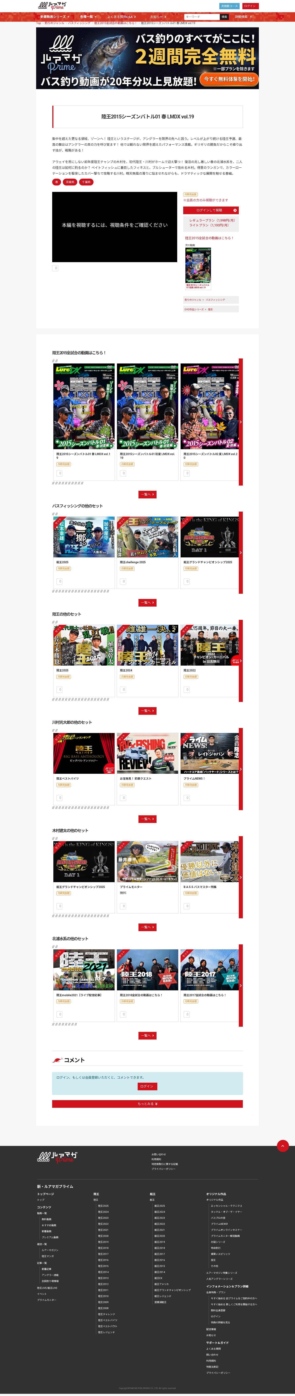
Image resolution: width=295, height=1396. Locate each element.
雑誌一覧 (42, 1244)
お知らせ (156, 17)
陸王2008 (103, 1308)
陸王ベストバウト (107, 1326)
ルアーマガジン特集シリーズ (221, 1273)
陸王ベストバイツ (67, 778)
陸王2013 (103, 1278)
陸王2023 (103, 1218)
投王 (213, 1260)
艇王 (152, 1199)
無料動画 (46, 1219)
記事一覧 (42, 1263)
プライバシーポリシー (164, 1169)
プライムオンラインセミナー (226, 1230)
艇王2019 (160, 1242)
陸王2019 (103, 1242)
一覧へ (146, 494)
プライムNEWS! (219, 1224)
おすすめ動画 (49, 1225)
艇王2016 (160, 1260)
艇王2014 (160, 1272)
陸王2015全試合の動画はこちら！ (115, 23)
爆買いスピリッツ (220, 1254)
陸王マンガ (48, 1256)
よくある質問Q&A (120, 17)
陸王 (210, 309)
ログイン (249, 6)
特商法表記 (212, 1366)
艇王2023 (160, 1218)
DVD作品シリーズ (194, 309)
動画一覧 (42, 1213)
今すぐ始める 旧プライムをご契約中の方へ (234, 1298)
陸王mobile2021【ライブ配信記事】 (79, 995)
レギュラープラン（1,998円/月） (213, 220)
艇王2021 (160, 1230)
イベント (42, 1294)
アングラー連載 (50, 1275)
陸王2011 (103, 1290)
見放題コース (229, 6)
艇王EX (158, 1278)
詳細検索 (241, 17)
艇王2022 (160, 1224)
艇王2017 (160, 1254)
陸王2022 (190, 670)
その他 (214, 1266)
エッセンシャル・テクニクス (226, 1206)
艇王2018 (160, 1248)
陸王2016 (103, 1260)
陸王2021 (103, 1230)
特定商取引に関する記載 (165, 1164)
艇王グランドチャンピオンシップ (173, 1290)
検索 (224, 16)
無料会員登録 (218, 1310)
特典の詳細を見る (220, 1322)
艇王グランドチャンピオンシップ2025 (208, 562)
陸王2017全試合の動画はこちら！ (205, 995)
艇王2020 (160, 1236)
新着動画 (46, 1231)
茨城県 (70, 182)
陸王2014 (103, 1272)
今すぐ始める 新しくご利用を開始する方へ (234, 1304)
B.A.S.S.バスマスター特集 (200, 887)
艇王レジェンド (163, 1296)
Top (38, 23)
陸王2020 (103, 1236)
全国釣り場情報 (50, 1281)
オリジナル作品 (214, 1199)
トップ (40, 1199)
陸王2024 (126, 670)
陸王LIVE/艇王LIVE (47, 1288)
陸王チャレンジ (106, 1314)
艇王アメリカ (162, 1284)
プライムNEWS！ (194, 778)
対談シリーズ (218, 1242)
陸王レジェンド (106, 1332)
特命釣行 (216, 1248)
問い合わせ (212, 1354)
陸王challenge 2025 (133, 562)
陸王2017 (103, 1254)
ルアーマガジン (50, 1250)
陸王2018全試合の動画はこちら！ (141, 995)
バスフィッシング (79, 23)
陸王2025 (62, 670)
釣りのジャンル (54, 23)
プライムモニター (131, 887)
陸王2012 (103, 1284)
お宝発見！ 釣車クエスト (136, 778)
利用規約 (156, 1159)
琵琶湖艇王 (161, 1302)
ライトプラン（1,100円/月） (210, 225)
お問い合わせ (159, 1154)
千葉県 (86, 182)
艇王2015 (160, 1266)
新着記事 (46, 1269)
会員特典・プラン (216, 1292)
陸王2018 (103, 1248)
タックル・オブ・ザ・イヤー (226, 1212)
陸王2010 (103, 1296)
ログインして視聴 (209, 210)
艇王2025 (62, 562)
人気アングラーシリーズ (219, 1279)
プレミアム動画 (50, 1237)
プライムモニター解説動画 (225, 1236)
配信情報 (211, 1329)
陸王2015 (103, 1266)
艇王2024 (160, 1212)
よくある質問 (213, 1348)
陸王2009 (103, 1302)
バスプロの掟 (218, 1218)
